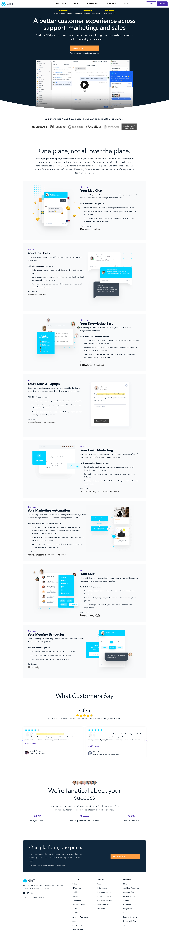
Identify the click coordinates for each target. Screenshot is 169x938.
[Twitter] (28, 893)
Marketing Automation (80, 917)
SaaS (99, 884)
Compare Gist (128, 892)
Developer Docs (129, 905)
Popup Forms (77, 925)
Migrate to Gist (129, 896)
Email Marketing (78, 913)
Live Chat (75, 892)
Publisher (101, 909)
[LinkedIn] (32, 893)
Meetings (75, 921)
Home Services (103, 905)
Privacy (25, 897)
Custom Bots (76, 896)
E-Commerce (102, 888)
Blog (126, 3)
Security (126, 925)
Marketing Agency (104, 892)
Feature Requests (130, 917)
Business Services (104, 896)
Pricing (76, 3)
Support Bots (77, 900)
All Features (76, 888)
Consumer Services (104, 900)
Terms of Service (38, 897)
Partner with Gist (129, 921)
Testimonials (111, 3)
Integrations (92, 3)
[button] (61, 3)
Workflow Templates (131, 888)
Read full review (30, 743)
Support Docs (128, 900)
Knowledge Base (78, 905)
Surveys (74, 909)
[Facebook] (24, 893)
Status (125, 913)
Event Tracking (77, 929)
